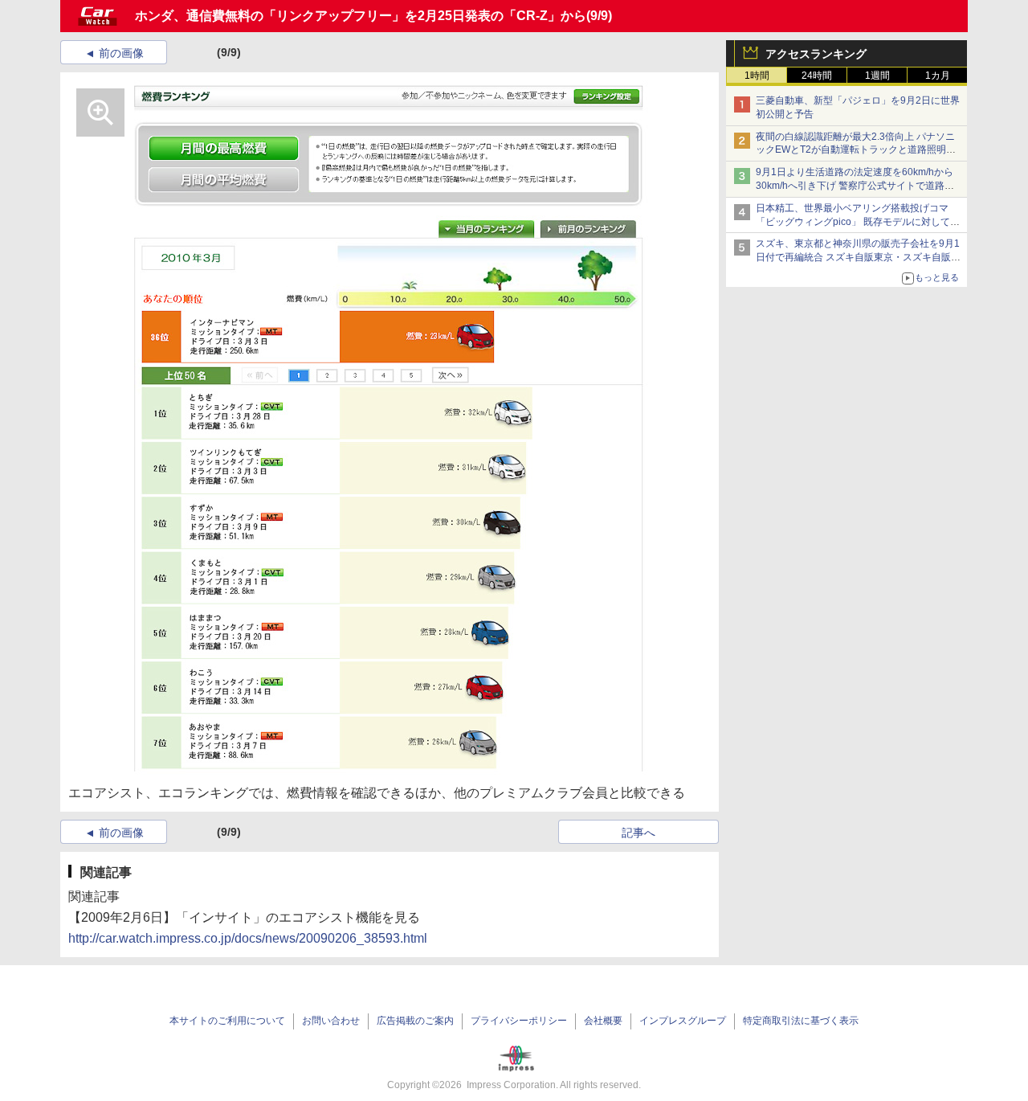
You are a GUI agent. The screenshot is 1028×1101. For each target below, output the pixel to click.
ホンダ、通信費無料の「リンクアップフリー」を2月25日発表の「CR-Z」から (360, 16)
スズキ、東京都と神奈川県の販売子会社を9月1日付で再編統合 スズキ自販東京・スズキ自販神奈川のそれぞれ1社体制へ (858, 257)
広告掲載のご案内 (415, 1020)
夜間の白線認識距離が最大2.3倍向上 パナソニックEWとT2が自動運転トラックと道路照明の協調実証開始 (856, 150)
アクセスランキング (816, 53)
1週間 (877, 75)
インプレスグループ (682, 1020)
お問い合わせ (331, 1020)
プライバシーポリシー (519, 1020)
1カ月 (937, 75)
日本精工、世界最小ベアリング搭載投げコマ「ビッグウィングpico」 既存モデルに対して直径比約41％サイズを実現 (858, 222)
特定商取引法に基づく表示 (801, 1020)
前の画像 (121, 53)
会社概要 (603, 1020)
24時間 (817, 75)
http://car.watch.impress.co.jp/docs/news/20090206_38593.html (247, 938)
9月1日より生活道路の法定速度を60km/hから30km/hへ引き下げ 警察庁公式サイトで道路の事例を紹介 (855, 185)
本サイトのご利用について (227, 1020)
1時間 (756, 75)
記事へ (638, 832)
